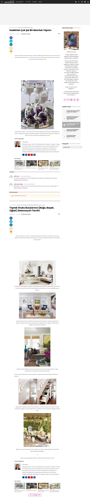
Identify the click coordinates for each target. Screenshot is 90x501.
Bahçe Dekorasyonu (34, 488)
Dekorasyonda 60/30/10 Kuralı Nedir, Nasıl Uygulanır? (19, 169)
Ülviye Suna (12, 34)
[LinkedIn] (34, 155)
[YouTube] (32, 155)
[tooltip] (11, 37)
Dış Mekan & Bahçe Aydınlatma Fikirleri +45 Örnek (43, 169)
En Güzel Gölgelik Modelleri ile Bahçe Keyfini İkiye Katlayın (55, 169)
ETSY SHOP (28, 1)
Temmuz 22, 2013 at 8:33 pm (29, 184)
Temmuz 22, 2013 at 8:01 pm (26, 176)
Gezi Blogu (34, 1)
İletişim (40, 1)
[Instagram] (29, 155)
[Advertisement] (45, 15)
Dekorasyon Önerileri (22, 488)
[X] (23, 155)
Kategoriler (19, 2)
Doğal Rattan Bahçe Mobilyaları (31, 490)
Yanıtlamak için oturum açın (20, 180)
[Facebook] (26, 155)
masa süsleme (32, 59)
